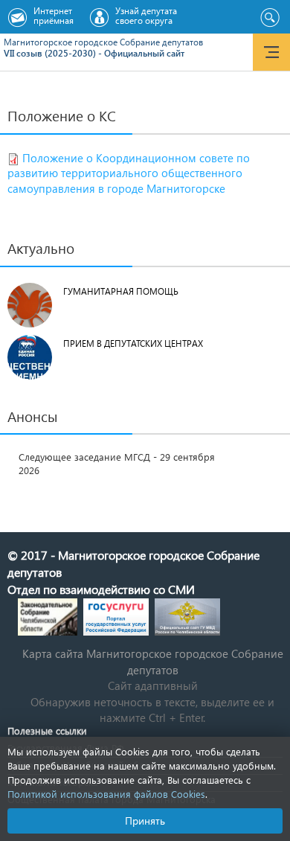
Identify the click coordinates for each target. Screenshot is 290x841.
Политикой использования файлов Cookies (106, 793)
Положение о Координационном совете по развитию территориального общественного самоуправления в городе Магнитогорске (128, 173)
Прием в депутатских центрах (133, 343)
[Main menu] (271, 52)
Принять (145, 820)
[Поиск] (270, 17)
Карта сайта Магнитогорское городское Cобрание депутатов (152, 661)
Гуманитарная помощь (120, 291)
